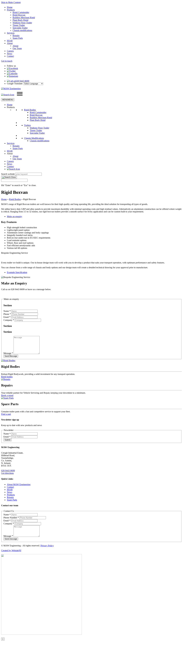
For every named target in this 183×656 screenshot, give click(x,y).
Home (9, 7)
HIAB (10, 40)
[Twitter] (11, 71)
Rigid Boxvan (19, 15)
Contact (10, 56)
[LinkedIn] (12, 73)
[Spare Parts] (7, 398)
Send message (11, 539)
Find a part (6, 414)
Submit (7, 440)
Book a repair (7, 395)
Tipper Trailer (19, 25)
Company (8, 320)
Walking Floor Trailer (22, 22)
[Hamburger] (20, 94)
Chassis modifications (22, 30)
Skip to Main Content (11, 2)
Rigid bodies (7, 376)
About (10, 43)
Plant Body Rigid (20, 20)
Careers (10, 51)
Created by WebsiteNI (11, 550)
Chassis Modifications (34, 138)
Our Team (17, 48)
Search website (8, 174)
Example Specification (17, 272)
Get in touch (6, 61)
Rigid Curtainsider (21, 12)
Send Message (11, 356)
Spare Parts (18, 38)
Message (8, 353)
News (9, 53)
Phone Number (11, 517)
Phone (7, 314)
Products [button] (11, 107)
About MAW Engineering (18, 484)
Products (11, 10)
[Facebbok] (12, 68)
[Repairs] (5, 379)
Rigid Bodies (30, 110)
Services (10, 33)
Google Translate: (15, 83)
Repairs (16, 35)
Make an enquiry (14, 216)
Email (6, 317)
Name (7, 311)
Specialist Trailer (20, 28)
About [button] (10, 153)
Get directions (7, 473)
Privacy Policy (47, 545)
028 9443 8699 (8, 470)
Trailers (27, 125)
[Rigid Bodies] (8, 360)
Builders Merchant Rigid (24, 17)
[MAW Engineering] (11, 88)
